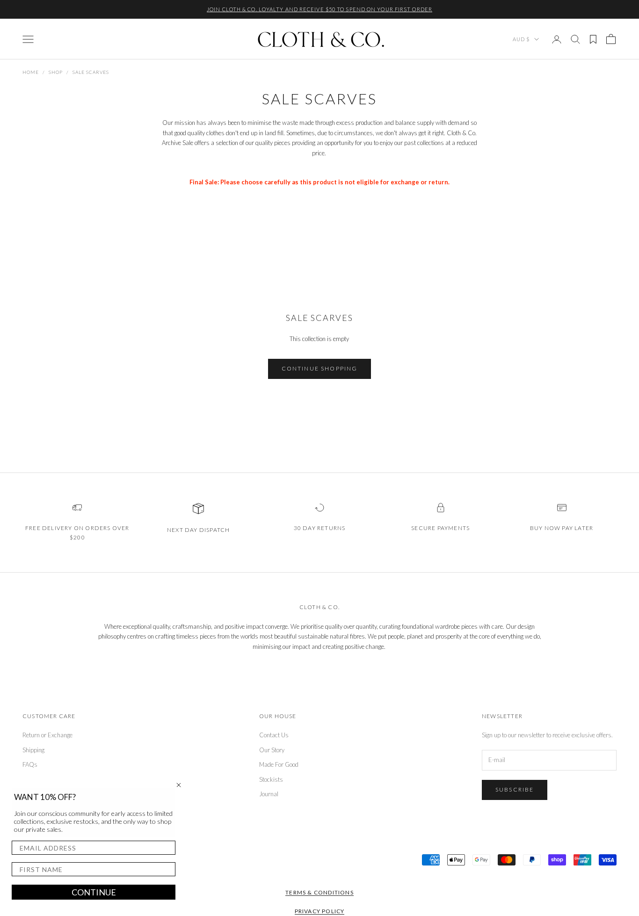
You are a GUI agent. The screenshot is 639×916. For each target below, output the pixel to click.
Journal (268, 794)
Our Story (271, 750)
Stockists (271, 779)
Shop (56, 72)
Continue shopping (320, 368)
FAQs (29, 764)
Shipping (33, 750)
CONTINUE (94, 892)
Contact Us (274, 735)
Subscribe (514, 789)
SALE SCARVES (91, 72)
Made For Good (278, 764)
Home (30, 72)
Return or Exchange (47, 735)
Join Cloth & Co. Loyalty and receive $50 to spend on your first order (319, 9)
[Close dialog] (178, 785)
